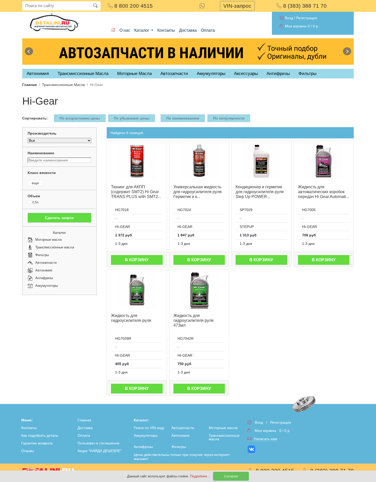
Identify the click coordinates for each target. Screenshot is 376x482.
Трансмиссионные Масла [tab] (83, 73)
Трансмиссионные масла (224, 437)
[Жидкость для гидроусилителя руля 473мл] (199, 290)
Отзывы (27, 451)
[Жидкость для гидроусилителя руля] (137, 290)
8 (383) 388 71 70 (304, 6)
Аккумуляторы (146, 435)
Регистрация (306, 18)
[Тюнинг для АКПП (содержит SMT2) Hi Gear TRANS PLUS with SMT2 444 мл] (137, 161)
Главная (29, 85)
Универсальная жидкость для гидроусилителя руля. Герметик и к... (198, 192)
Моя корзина (295, 26)
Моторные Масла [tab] (134, 73)
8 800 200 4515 (133, 6)
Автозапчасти (174, 73)
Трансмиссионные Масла (63, 85)
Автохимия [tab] (38, 73)
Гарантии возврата (37, 443)
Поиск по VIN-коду (149, 428)
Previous (29, 51)
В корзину (137, 260)
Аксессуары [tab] (246, 73)
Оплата (208, 30)
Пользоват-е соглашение (98, 443)
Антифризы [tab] (278, 73)
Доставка (188, 30)
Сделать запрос (59, 218)
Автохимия (180, 435)
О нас (124, 30)
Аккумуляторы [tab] (211, 73)
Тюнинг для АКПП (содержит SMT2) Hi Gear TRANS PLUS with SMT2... (136, 192)
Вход (289, 18)
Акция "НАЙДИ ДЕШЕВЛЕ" (99, 451)
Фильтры (307, 73)
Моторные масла (223, 428)
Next (347, 51)
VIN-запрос (237, 6)
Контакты (166, 30)
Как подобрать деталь (39, 435)
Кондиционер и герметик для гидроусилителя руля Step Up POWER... (260, 192)
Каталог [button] (142, 30)
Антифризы (143, 447)
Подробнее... (200, 476)
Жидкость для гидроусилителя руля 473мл (193, 320)
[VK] (252, 449)
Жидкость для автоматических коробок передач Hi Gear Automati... (323, 192)
